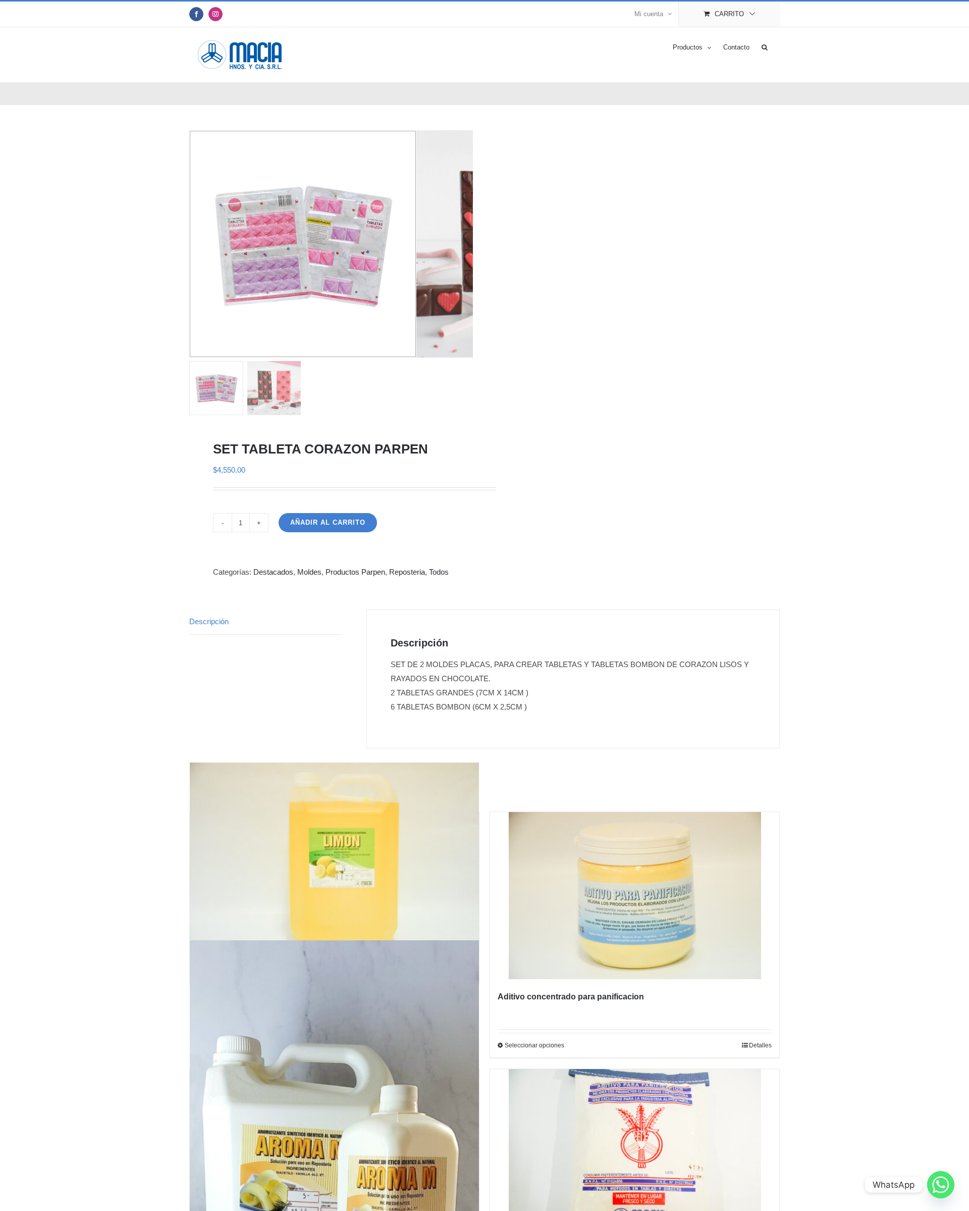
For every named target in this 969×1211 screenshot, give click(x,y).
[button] (765, 46)
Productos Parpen (355, 572)
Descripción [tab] (209, 621)
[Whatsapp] (940, 1184)
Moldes (309, 572)
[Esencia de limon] (334, 858)
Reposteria (407, 572)
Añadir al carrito (327, 522)
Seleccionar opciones (534, 1045)
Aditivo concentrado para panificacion (571, 996)
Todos (439, 572)
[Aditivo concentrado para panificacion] (634, 895)
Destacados (273, 572)
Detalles (760, 1045)
